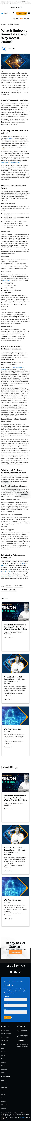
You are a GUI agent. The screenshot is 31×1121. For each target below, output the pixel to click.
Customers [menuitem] (4, 1069)
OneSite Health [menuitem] (5, 1037)
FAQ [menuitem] (2, 1059)
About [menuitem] (2, 1048)
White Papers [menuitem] (4, 1104)
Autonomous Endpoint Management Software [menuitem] (22, 1036)
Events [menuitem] (3, 1055)
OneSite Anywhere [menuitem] (6, 1033)
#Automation (19, 585)
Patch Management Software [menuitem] (22, 1031)
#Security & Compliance (8, 589)
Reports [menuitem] (3, 1094)
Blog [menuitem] (2, 1080)
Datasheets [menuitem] (4, 1087)
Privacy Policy (22, 1117)
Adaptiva (11, 48)
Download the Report (15, 7)
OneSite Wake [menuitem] (5, 1040)
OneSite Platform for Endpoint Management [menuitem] (22, 1045)
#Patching (9, 585)
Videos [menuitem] (3, 1098)
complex (9, 138)
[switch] (21, 18)
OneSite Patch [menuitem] (5, 1030)
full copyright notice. (10, 1117)
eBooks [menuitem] (3, 1091)
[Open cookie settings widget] (3, 1118)
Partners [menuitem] (3, 1062)
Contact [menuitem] (3, 1072)
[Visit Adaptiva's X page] (19, 972)
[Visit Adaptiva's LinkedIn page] (10, 972)
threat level (6, 280)
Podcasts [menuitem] (3, 1108)
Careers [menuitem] (3, 1065)
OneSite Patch (6, 572)
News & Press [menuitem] (4, 1052)
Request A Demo (21, 13)
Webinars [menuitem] (3, 1101)
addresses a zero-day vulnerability (10, 162)
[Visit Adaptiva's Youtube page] (15, 972)
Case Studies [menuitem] (4, 1084)
